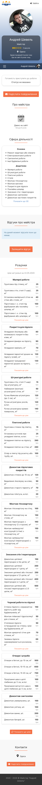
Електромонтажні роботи (19, 155)
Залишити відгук (21, 249)
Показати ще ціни (21, 320)
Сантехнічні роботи (16, 158)
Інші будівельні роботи (17, 161)
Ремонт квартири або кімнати (21, 153)
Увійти (36, 3)
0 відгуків (26, 48)
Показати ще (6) (21, 201)
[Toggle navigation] (4, 66)
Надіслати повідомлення (23, 94)
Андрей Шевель (28, 66)
